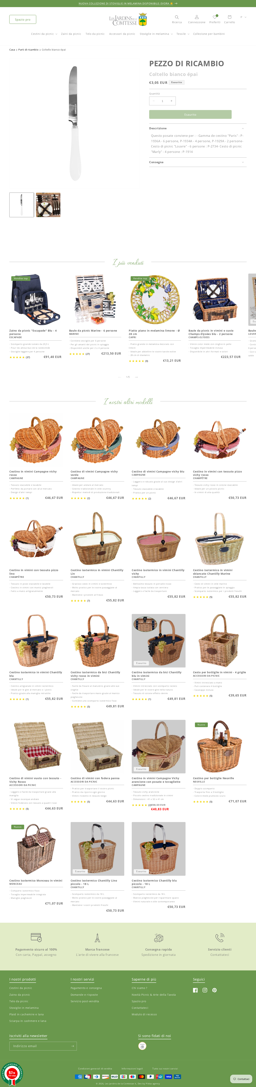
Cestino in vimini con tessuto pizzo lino (33, 572)
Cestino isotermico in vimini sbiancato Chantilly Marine (213, 572)
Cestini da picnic (42, 34)
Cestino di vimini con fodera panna (95, 778)
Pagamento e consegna (86, 988)
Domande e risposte (84, 994)
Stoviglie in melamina (154, 34)
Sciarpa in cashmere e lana (27, 1021)
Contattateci (140, 1008)
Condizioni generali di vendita (95, 1068)
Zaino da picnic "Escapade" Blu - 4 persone (33, 332)
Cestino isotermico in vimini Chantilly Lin (97, 572)
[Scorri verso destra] (136, 377)
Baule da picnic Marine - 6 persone (93, 330)
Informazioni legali (132, 1068)
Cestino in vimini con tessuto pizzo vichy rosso (217, 473)
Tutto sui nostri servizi (165, 1068)
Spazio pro (23, 19)
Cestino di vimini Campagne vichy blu (158, 471)
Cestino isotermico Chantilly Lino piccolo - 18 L (94, 882)
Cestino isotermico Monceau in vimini (35, 880)
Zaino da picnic (19, 994)
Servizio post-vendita (85, 1001)
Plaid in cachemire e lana (26, 1014)
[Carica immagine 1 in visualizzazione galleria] (21, 205)
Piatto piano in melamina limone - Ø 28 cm (154, 332)
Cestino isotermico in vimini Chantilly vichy (158, 572)
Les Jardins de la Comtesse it (120, 1083)
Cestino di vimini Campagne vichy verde (94, 473)
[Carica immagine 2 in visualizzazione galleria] (48, 205)
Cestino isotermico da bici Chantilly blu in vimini (157, 674)
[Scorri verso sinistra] (120, 377)
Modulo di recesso (144, 1014)
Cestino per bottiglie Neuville (213, 778)
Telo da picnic (18, 1001)
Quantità (154, 93)
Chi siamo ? (139, 988)
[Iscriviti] (72, 1046)
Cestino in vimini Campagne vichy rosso (33, 473)
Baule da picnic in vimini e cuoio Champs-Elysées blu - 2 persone (211, 332)
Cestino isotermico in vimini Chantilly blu (35, 674)
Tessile (181, 34)
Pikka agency (153, 1083)
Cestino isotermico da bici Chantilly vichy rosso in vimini (96, 674)
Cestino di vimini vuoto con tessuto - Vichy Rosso (35, 780)
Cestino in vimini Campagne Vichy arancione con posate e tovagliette (156, 780)
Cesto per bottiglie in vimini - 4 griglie (219, 672)
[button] (44, 36)
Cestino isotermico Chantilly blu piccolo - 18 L (154, 882)
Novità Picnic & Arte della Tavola (154, 994)
